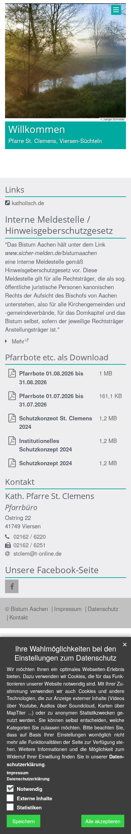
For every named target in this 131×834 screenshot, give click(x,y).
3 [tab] (60, 149)
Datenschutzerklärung (28, 779)
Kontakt (18, 617)
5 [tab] (80, 149)
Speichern (23, 821)
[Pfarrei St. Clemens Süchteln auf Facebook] (11, 586)
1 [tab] (40, 149)
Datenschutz (103, 609)
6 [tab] (90, 149)
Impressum (68, 609)
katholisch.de (28, 203)
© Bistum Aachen (27, 609)
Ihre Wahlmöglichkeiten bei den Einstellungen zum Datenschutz (65, 653)
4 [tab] (70, 149)
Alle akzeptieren (102, 821)
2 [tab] (50, 149)
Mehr (18, 341)
